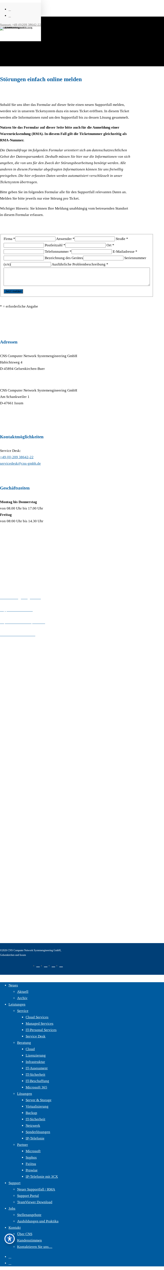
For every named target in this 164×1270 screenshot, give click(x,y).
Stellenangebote (29, 1215)
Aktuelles (7, 707)
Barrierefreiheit (11, 920)
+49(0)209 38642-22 (37, 585)
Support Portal (28, 1196)
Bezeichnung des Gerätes (64, 258)
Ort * (110, 245)
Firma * (9, 239)
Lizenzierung (36, 1055)
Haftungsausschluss (15, 867)
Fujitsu (31, 1164)
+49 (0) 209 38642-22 (17, 457)
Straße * (122, 239)
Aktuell (22, 992)
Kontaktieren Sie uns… (34, 1247)
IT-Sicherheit (35, 1075)
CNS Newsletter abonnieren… (22, 720)
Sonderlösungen (38, 1132)
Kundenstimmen (29, 1240)
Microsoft (33, 1151)
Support (14, 1183)
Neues (13, 985)
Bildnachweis (10, 885)
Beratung (7, 780)
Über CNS (7, 670)
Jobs (12, 1208)
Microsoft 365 (36, 1087)
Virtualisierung (37, 1106)
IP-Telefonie (35, 1138)
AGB (3, 902)
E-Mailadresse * (125, 252)
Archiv (22, 998)
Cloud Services (37, 1017)
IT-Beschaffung (37, 1081)
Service (5, 767)
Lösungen (7, 792)
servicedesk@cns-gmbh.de (20, 463)
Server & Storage (38, 1100)
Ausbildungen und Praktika (38, 1221)
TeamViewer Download (34, 1202)
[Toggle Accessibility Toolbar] (9, 1239)
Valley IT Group (12, 732)
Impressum (8, 832)
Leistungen (17, 1004)
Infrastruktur (35, 1062)
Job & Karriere (11, 695)
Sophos (31, 1157)
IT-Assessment (37, 1068)
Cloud (30, 1049)
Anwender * (65, 239)
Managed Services (39, 1024)
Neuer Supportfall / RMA (36, 1189)
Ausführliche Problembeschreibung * (80, 264)
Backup (31, 1113)
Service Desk (35, 1036)
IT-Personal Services (41, 1030)
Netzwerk (33, 1126)
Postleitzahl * (55, 245)
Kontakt (6, 683)
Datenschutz (9, 849)
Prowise (32, 1170)
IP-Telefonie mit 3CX (42, 1177)
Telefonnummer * (58, 252)
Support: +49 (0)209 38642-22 (20, 24)
